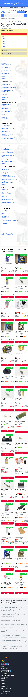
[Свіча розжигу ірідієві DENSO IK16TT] (7, 484)
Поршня (3, 105)
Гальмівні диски (4, 84)
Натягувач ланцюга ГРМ (6, 76)
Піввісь (3, 158)
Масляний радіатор (5, 173)
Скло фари (3, 192)
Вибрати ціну (21, 319)
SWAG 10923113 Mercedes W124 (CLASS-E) (20, 513)
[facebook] (2, 664)
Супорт (3, 94)
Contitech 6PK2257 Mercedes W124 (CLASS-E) (21, 583)
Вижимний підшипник (6, 151)
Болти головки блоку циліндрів (8, 112)
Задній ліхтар (4, 195)
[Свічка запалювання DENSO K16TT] (7, 393)
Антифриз (3, 63)
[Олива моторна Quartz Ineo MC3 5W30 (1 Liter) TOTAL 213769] (7, 460)
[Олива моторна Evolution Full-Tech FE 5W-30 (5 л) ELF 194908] (21, 258)
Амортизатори (4, 125)
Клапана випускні (5, 108)
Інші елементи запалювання (7, 203)
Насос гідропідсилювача (6, 139)
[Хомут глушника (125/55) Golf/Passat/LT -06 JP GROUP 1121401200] (7, 438)
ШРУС (2, 156)
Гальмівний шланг (5, 91)
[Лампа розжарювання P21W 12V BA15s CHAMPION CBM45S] (21, 438)
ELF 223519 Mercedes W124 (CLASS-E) (6, 264)
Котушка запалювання (6, 199)
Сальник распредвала (6, 115)
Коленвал (3, 117)
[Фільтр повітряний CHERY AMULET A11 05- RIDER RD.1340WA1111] (21, 530)
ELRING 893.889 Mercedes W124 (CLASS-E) (6, 422)
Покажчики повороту (6, 193)
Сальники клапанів (5, 110)
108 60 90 (12, 10)
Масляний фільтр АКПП (6, 161)
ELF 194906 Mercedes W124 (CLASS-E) (6, 332)
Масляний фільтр (5, 64)
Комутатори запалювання (7, 202)
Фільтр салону (4, 67)
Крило (2, 213)
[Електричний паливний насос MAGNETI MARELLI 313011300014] (7, 530)
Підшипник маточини (6, 134)
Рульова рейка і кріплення (7, 137)
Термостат (3, 172)
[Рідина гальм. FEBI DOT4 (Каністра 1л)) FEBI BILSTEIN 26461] (7, 303)
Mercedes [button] (4, 50)
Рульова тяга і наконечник (7, 138)
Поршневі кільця (5, 104)
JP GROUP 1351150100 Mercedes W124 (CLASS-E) (6, 354)
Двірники (3, 224)
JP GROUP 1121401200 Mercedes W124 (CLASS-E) (6, 444)
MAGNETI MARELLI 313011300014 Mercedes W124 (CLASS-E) (6, 537)
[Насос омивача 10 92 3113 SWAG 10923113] (21, 507)
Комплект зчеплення (6, 146)
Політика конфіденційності (6, 691)
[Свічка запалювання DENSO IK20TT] (21, 371)
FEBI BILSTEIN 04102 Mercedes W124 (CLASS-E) (7, 377)
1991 (3, 40)
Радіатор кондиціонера (6, 182)
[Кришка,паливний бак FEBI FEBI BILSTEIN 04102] (7, 371)
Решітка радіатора (5, 216)
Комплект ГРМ (4, 73)
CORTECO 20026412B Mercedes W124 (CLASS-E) (6, 583)
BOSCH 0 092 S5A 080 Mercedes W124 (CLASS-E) (20, 490)
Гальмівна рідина (5, 61)
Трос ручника (4, 85)
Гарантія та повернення (6, 688)
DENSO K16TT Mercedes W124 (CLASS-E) (7, 399)
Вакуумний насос (5, 88)
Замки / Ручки (4, 222)
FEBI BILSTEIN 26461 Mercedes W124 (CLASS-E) (7, 309)
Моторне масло (4, 70)
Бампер (3, 211)
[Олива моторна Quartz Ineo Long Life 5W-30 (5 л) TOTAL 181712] (21, 326)
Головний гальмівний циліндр (7, 93)
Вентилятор (4, 169)
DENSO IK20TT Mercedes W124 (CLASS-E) (21, 377)
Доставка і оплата (14, 7)
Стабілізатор (4, 135)
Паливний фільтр (5, 68)
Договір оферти (4, 689)
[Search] (25, 15)
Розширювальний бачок (6, 178)
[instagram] (4, 664)
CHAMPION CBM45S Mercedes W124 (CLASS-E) (21, 444)
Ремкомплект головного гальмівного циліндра (11, 96)
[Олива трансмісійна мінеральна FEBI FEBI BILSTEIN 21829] (7, 507)
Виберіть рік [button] (5, 33)
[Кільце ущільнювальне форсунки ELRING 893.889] (7, 415)
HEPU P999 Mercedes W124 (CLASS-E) (6, 287)
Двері (2, 219)
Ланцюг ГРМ (4, 74)
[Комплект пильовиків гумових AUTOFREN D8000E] (21, 303)
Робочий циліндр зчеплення (7, 154)
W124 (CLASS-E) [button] (6, 53)
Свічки (2, 196)
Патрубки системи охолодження (8, 179)
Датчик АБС (4, 97)
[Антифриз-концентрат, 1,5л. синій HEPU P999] (7, 281)
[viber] (8, 664)
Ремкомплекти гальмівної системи (9, 87)
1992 (3, 41)
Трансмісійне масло (5, 71)
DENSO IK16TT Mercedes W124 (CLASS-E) (7, 490)
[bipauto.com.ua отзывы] (6, 661)
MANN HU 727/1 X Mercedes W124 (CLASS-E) (20, 354)
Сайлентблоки (4, 131)
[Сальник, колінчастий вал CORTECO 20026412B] (7, 577)
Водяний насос (4, 170)
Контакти (21, 7)
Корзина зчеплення (5, 149)
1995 (3, 46)
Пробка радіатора (5, 175)
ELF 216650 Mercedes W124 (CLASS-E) (6, 559)
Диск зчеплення (5, 148)
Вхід (26, 7)
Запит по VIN (21, 12)
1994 (3, 45)
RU (4, 7)
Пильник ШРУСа (5, 159)
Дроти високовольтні (6, 197)
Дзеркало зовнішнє (5, 217)
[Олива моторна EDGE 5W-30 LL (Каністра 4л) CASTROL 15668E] (21, 553)
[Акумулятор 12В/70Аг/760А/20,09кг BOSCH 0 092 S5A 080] (21, 484)
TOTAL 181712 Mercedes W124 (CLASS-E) (21, 332)
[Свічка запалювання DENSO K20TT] (21, 281)
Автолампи (4, 189)
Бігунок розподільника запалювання (9, 200)
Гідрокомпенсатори (5, 111)
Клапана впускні (5, 107)
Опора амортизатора (6, 129)
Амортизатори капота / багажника (9, 220)
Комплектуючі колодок (6, 90)
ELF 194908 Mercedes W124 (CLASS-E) (20, 264)
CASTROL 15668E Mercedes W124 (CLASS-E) (20, 559)
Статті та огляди (4, 693)
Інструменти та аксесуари (7, 234)
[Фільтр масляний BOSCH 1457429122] (21, 393)
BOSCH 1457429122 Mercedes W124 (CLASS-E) (21, 399)
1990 (3, 38)
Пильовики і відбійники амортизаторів (9, 126)
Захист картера (4, 210)
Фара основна (4, 190)
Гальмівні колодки (5, 83)
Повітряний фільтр (5, 66)
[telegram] (6, 664)
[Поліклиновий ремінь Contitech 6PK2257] (21, 577)
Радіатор (3, 168)
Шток (2, 114)
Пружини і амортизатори (6, 128)
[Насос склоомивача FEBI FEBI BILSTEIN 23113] (21, 460)
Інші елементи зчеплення (7, 155)
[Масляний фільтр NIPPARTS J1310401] (21, 415)
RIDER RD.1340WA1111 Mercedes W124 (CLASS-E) (20, 537)
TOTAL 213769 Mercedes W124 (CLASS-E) (7, 467)
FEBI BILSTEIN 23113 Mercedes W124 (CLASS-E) (21, 467)
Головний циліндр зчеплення (7, 152)
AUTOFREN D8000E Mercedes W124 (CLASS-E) (21, 309)
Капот (2, 214)
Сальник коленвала (5, 118)
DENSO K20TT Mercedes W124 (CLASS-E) (21, 287)
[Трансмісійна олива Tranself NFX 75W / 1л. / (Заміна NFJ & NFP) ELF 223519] (7, 258)
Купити (7, 274)
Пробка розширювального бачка (8, 176)
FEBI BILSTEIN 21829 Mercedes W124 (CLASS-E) (7, 513)
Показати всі (4, 78)
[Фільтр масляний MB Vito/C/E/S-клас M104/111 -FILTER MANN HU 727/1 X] (21, 348)
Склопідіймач (4, 223)
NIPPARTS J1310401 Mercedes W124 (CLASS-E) (21, 422)
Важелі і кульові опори (6, 132)
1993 (3, 43)
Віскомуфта (4, 181)
